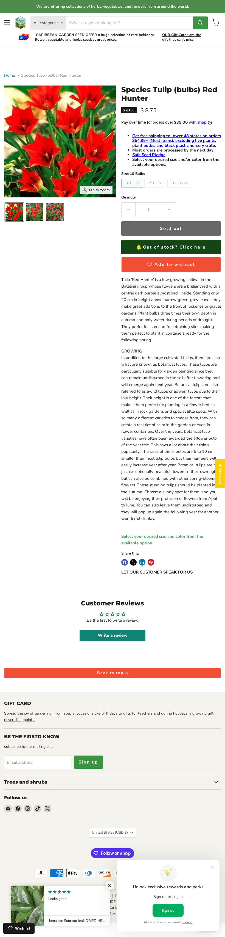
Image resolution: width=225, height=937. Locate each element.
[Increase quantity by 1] (169, 209)
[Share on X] (133, 562)
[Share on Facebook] (124, 562)
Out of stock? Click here (174, 247)
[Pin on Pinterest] (151, 562)
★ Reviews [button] (220, 474)
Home (9, 75)
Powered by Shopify (112, 913)
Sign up (88, 762)
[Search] (200, 22)
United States (110, 832)
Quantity (128, 197)
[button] (14, 212)
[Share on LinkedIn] (142, 562)
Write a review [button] (113, 635)
